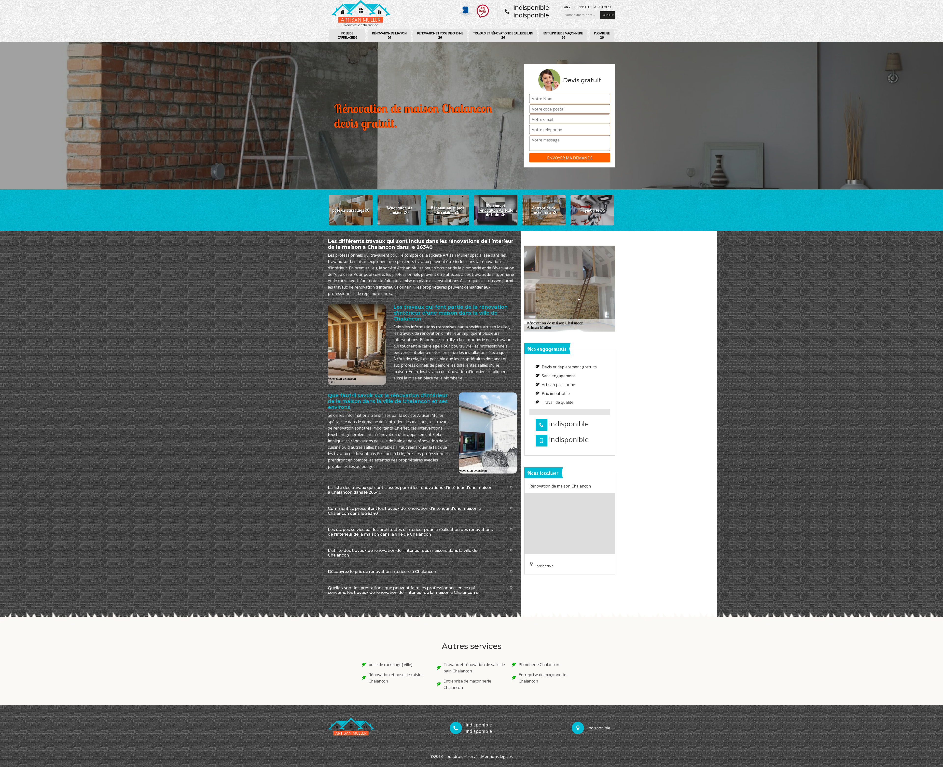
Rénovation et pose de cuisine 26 (440, 35)
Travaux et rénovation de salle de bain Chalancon (474, 668)
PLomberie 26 (602, 35)
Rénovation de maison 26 (389, 35)
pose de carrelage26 (347, 35)
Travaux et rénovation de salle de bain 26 (503, 35)
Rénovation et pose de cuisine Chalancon (396, 678)
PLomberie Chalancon (539, 664)
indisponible (531, 7)
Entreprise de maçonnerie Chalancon (467, 684)
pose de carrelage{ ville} (391, 664)
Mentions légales (497, 756)
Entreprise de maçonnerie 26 (563, 35)
